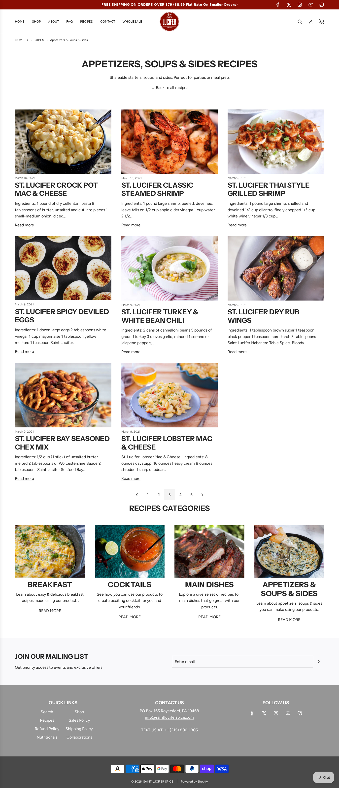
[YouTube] (310, 4)
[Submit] (318, 661)
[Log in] (310, 21)
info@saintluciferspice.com (169, 717)
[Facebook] (277, 4)
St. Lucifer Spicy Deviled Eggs (62, 315)
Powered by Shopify (194, 781)
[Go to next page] (202, 494)
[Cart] (321, 21)
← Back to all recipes (169, 87)
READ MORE (50, 610)
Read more (24, 225)
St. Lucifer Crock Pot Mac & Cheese (56, 189)
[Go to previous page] (136, 494)
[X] (288, 4)
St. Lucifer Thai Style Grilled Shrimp (269, 189)
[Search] (299, 21)
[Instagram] (299, 4)
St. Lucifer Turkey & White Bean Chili (160, 316)
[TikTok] (321, 4)
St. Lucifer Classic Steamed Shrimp (157, 189)
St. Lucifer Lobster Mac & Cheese (166, 442)
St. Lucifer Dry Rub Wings (263, 316)
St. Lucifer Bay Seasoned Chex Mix (62, 442)
